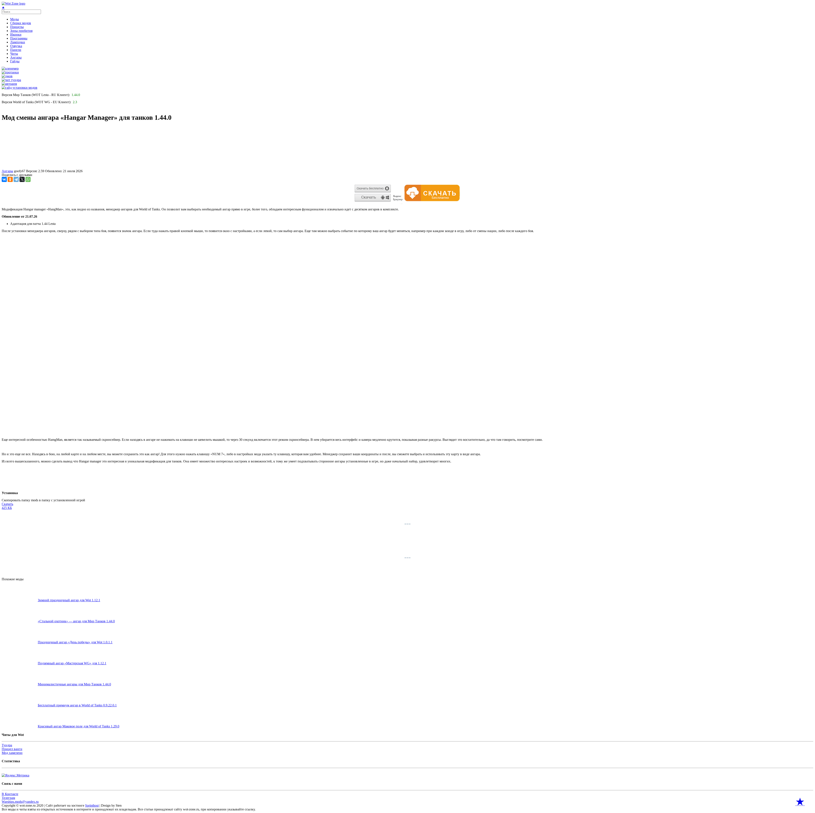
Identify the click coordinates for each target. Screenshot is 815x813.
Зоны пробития (21, 30)
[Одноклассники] (10, 179)
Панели (15, 50)
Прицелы (17, 27)
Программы (18, 38)
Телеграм (8, 798)
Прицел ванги (12, 749)
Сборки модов (20, 23)
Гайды (15, 61)
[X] (22, 179)
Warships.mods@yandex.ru (20, 801)
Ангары (16, 57)
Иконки (15, 34)
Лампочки (17, 42)
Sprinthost (92, 805)
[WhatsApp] (28, 179)
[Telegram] (16, 179)
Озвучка (16, 46)
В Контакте (10, 794)
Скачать (7, 506)
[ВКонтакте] (4, 179)
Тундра (7, 745)
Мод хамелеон (12, 753)
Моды (14, 19)
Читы (14, 53)
